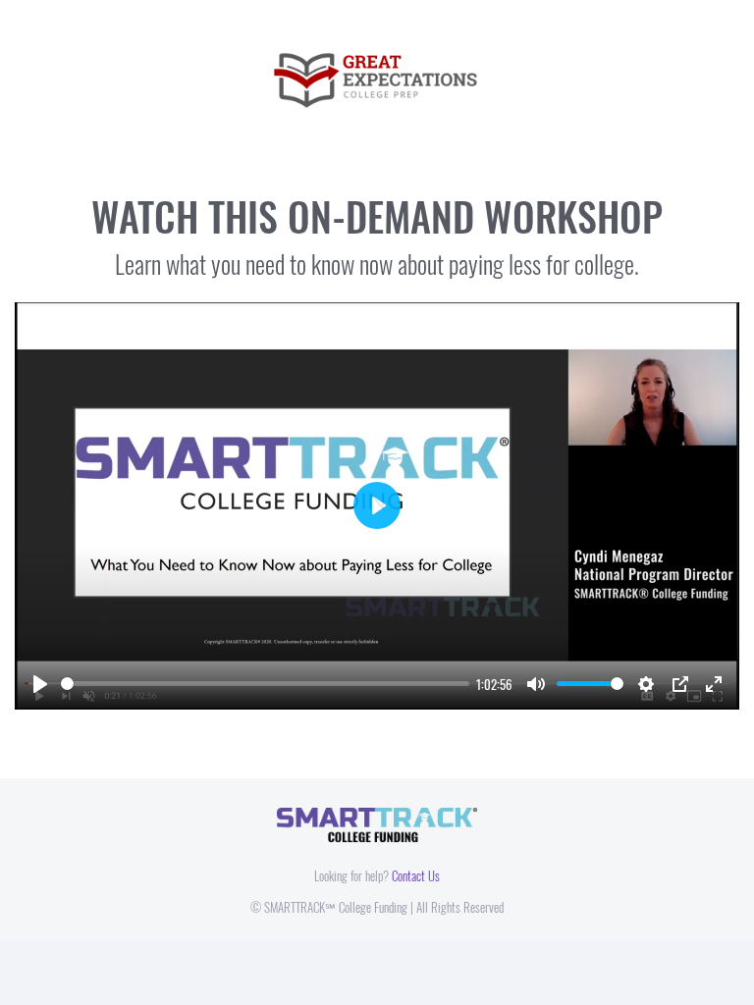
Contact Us (416, 875)
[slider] (265, 683)
